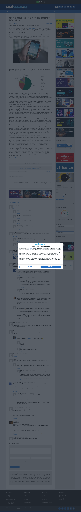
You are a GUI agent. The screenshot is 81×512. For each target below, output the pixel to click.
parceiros (30, 248)
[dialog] (40, 256)
